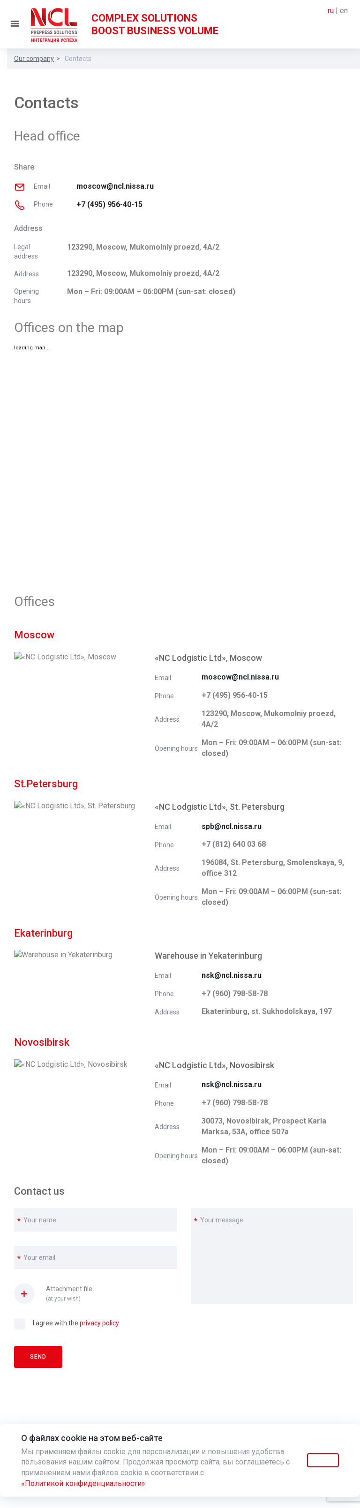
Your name (39, 1220)
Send (38, 1356)
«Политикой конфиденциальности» (83, 1483)
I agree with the (76, 1323)
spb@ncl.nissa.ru (232, 826)
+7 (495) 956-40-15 (109, 204)
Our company (34, 58)
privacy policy (99, 1323)
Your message (221, 1220)
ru (331, 10)
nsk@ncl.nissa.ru (232, 975)
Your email (39, 1257)
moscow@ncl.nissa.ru (115, 186)
